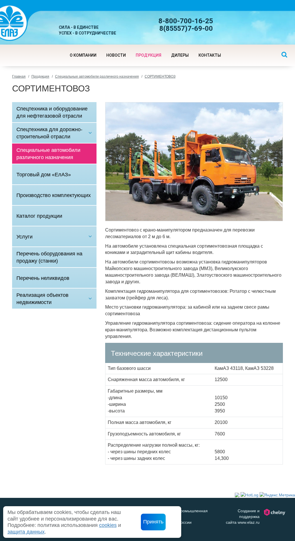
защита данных (26, 532)
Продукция (40, 76)
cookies (108, 525)
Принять (153, 522)
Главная (19, 76)
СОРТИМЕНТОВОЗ (160, 76)
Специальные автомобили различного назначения (97, 76)
